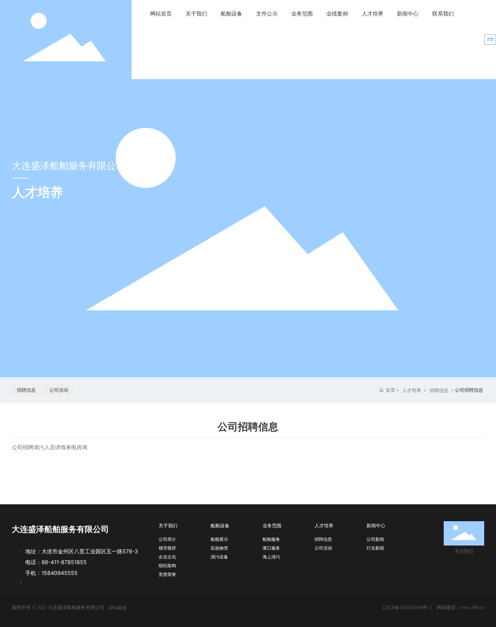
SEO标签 (117, 607)
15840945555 (60, 573)
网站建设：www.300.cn (460, 607)
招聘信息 (26, 390)
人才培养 (411, 390)
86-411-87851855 (64, 562)
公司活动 (58, 390)
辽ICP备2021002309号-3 (407, 607)
